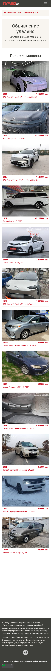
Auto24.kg (44, 633)
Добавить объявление (22, 661)
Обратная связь (40, 661)
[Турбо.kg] (10, 3)
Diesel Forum (7, 633)
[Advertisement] (25, 589)
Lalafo (26, 633)
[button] (4, 76)
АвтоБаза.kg (33, 631)
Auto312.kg (34, 633)
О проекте (6, 661)
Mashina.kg (18, 633)
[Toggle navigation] (45, 3)
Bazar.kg (43, 631)
